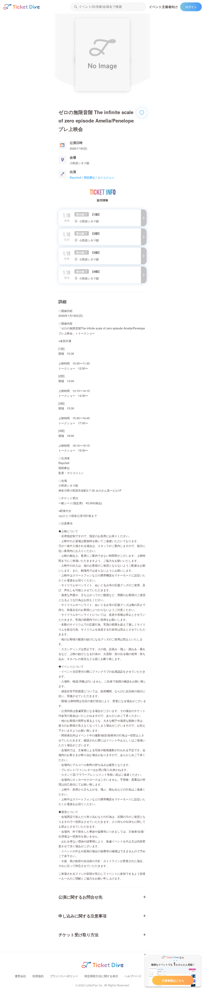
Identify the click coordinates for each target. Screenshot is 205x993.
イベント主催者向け (163, 6)
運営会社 (20, 976)
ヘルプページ (133, 976)
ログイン (191, 7)
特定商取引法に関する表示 (101, 976)
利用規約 (38, 976)
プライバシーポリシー (64, 976)
